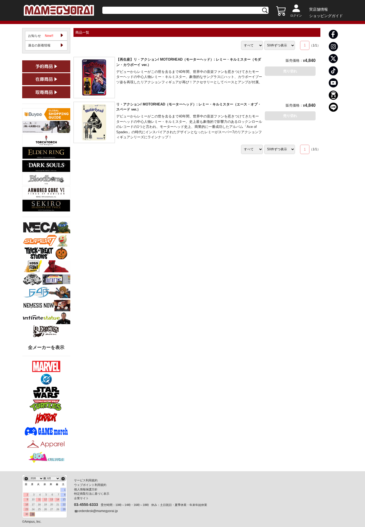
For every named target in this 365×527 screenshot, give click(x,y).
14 (57, 499)
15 (64, 499)
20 (51, 504)
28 (57, 509)
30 (26, 514)
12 (45, 499)
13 (51, 499)
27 (51, 509)
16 (26, 504)
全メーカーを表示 (46, 347)
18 (39, 504)
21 (57, 504)
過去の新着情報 (39, 45)
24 (33, 509)
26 (45, 509)
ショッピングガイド (326, 16)
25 (39, 509)
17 (33, 504)
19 (45, 504)
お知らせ (40, 36)
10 (33, 499)
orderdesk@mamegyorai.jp (98, 511)
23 (26, 509)
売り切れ (290, 71)
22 (64, 504)
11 (39, 499)
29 (64, 509)
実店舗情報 (318, 9)
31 (33, 514)
